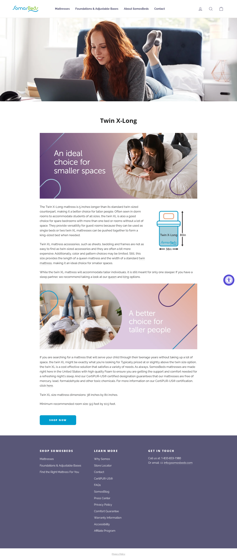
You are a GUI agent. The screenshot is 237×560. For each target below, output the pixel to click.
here (50, 385)
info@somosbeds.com (178, 462)
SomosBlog (101, 491)
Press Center (102, 498)
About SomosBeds (136, 8)
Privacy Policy (103, 504)
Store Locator (103, 465)
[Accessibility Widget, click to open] (228, 280)
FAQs (97, 485)
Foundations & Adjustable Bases (96, 8)
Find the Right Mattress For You (59, 472)
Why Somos (102, 459)
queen (112, 277)
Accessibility (102, 524)
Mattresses (62, 8)
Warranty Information (107, 517)
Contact (159, 8)
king (126, 277)
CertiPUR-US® (103, 478)
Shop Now (58, 420)
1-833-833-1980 (171, 458)
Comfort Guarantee (106, 511)
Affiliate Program (104, 530)
